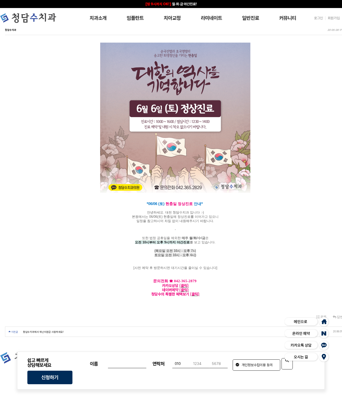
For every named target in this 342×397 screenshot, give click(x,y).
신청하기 (49, 377)
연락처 (158, 363)
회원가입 (334, 18)
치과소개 (98, 18)
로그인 (318, 18)
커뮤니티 (287, 18)
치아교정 (172, 18)
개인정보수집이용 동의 (257, 365)
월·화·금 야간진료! (171, 4)
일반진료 (250, 18)
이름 (94, 363)
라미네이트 (211, 18)
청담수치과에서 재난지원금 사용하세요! (43, 331)
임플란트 (135, 18)
